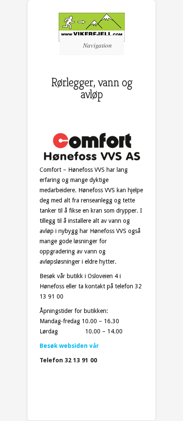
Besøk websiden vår (69, 345)
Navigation (97, 45)
